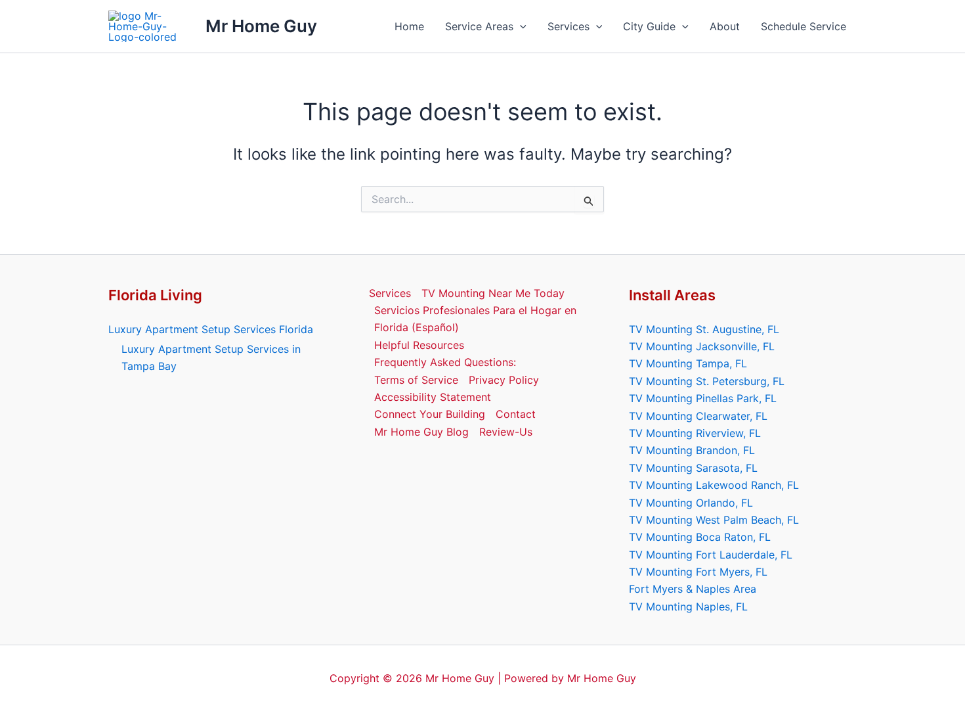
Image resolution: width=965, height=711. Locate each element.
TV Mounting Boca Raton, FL (700, 536)
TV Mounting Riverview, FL (695, 433)
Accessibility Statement (432, 396)
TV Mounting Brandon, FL (692, 450)
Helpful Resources (419, 345)
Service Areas (479, 26)
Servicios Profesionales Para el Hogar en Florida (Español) (475, 319)
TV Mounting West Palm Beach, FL (714, 519)
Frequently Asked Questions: (445, 362)
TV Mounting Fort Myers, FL (698, 571)
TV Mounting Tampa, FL (688, 363)
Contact (516, 414)
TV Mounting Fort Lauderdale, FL (710, 554)
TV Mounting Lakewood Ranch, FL (714, 485)
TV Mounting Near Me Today (493, 293)
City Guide (649, 26)
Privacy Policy (504, 379)
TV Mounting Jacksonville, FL (702, 346)
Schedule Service (803, 26)
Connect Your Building (429, 414)
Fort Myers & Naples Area (692, 588)
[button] (519, 26)
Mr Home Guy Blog (421, 431)
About (725, 26)
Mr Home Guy (261, 26)
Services (568, 26)
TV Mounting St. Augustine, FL (704, 329)
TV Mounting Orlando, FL (691, 502)
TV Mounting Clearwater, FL (698, 416)
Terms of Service (416, 379)
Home (409, 26)
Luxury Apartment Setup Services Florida (210, 329)
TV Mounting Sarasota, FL (693, 467)
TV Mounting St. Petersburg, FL (706, 381)
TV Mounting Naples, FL (688, 606)
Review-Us (505, 431)
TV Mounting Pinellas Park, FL (703, 398)
